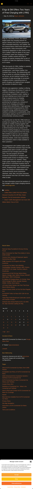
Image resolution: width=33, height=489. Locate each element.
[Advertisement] (16, 225)
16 (3, 322)
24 (7, 325)
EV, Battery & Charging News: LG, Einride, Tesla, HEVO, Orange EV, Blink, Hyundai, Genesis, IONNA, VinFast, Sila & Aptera (16, 281)
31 (7, 327)
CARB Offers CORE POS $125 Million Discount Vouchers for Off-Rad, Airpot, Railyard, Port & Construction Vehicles (14, 195)
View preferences (16, 483)
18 (11, 322)
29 (27, 325)
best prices (25, 356)
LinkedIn (4, 348)
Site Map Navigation (8, 403)
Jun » (8, 331)
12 (15, 319)
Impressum (23, 487)
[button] (30, 461)
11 (11, 319)
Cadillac (6, 190)
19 (15, 322)
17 (7, 322)
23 (3, 325)
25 (11, 325)
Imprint (4, 394)
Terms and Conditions (8, 409)
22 (27, 322)
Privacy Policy (17, 487)
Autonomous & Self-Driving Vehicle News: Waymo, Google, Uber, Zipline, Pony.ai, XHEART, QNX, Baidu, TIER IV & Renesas (16, 275)
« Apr (3, 331)
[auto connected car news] (2, 4)
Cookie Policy (10, 487)
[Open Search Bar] (28, 4)
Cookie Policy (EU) (7, 384)
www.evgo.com (10, 185)
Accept (17, 474)
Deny (16, 479)
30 (3, 327)
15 (27, 319)
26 (15, 325)
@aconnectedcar (14, 345)
